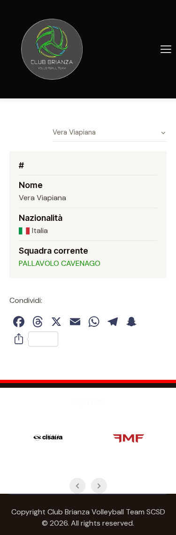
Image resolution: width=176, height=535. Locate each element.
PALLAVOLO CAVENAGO (59, 263)
